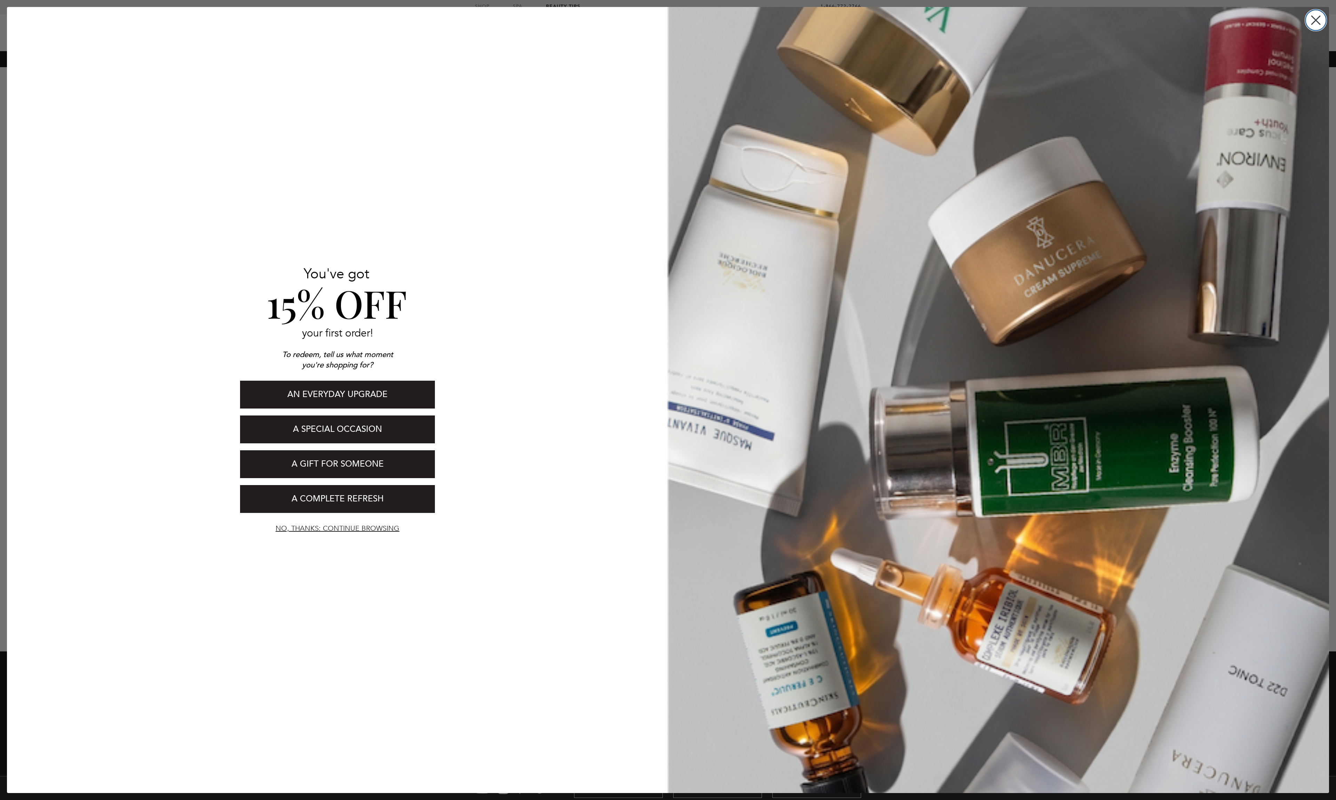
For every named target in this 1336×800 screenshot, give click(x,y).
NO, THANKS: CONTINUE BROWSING (337, 528)
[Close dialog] (1315, 20)
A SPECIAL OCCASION (337, 429)
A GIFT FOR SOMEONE (338, 464)
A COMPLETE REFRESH (338, 499)
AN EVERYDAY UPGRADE (337, 394)
